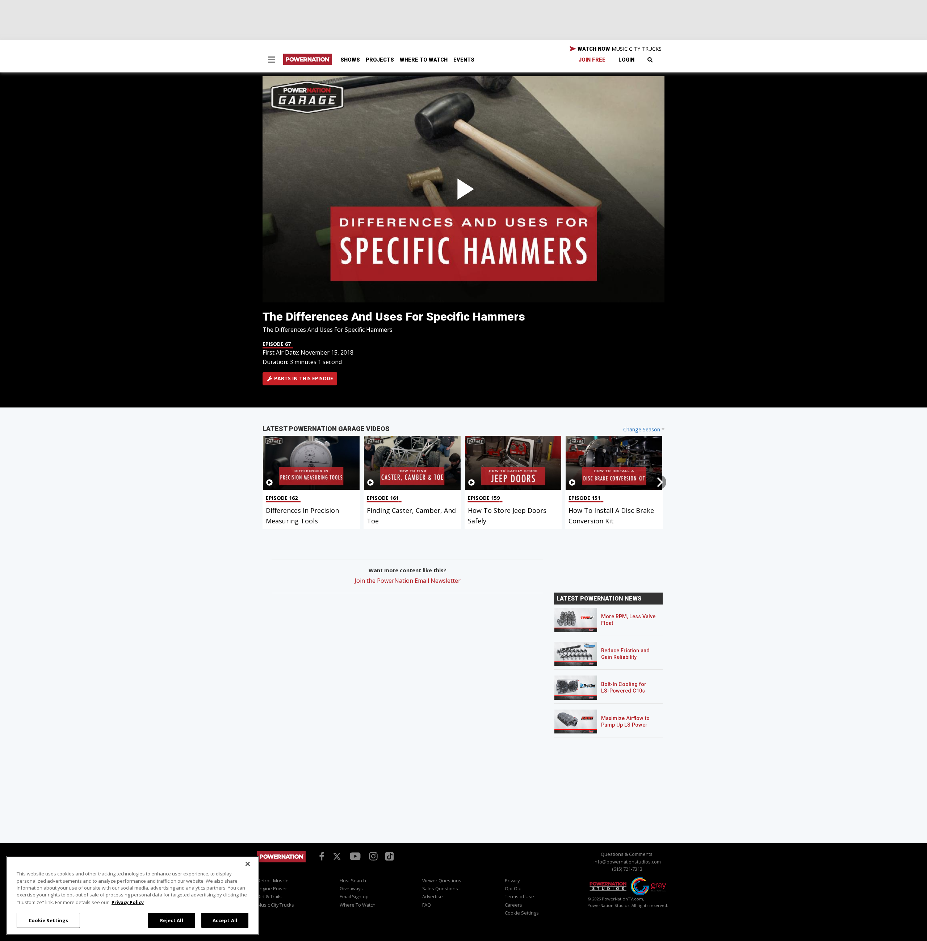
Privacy (512, 880)
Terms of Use (519, 896)
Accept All (225, 920)
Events (463, 60)
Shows (350, 60)
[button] (272, 60)
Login (626, 60)
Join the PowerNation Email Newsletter (408, 581)
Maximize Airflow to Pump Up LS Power (625, 721)
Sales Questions (440, 888)
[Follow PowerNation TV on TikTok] (388, 856)
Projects (380, 60)
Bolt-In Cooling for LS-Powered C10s (623, 687)
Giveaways (351, 888)
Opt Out (513, 888)
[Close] (248, 864)
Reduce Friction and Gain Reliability (625, 654)
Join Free (592, 60)
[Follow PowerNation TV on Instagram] (372, 856)
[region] (132, 895)
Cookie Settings (48, 920)
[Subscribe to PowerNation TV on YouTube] (355, 857)
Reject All (171, 920)
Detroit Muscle (273, 880)
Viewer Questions (441, 880)
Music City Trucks (275, 905)
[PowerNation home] (281, 863)
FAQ (426, 905)
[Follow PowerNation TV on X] (337, 857)
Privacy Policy (128, 902)
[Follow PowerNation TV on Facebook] (320, 856)
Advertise (432, 896)
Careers (513, 905)
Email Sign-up (354, 896)
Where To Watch (424, 60)
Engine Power (272, 888)
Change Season (641, 429)
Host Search (353, 880)
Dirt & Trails (269, 896)
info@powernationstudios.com (627, 861)
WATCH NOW (619, 48)
